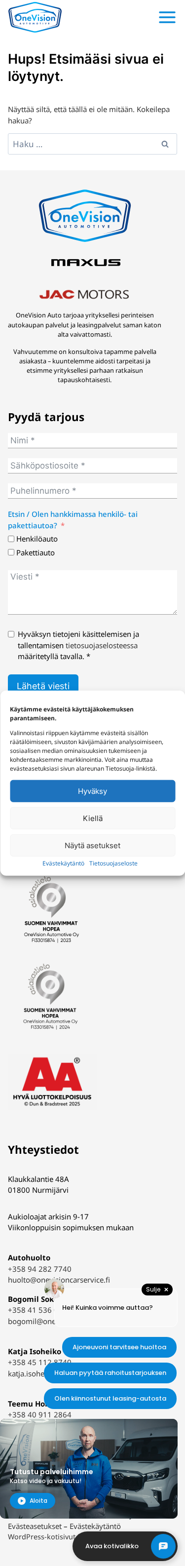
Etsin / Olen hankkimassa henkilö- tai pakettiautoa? (73, 519)
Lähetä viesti (43, 686)
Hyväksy (92, 790)
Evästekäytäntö (63, 863)
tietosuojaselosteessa (102, 645)
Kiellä (93, 817)
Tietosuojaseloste (113, 863)
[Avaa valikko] (167, 17)
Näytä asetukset (92, 845)
